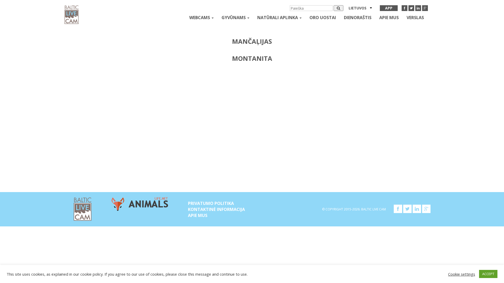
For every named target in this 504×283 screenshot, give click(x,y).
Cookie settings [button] (461, 274)
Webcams (200, 17)
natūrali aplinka (278, 17)
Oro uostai (322, 17)
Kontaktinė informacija (216, 209)
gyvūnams (234, 17)
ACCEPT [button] (488, 273)
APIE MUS (389, 17)
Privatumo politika (211, 203)
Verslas (415, 17)
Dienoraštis (357, 17)
